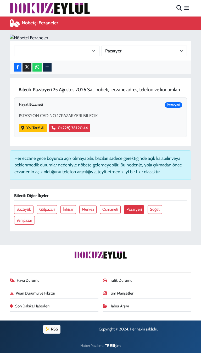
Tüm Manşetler (121, 293)
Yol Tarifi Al (35, 128)
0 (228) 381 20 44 (73, 128)
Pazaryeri (134, 209)
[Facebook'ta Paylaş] (17, 67)
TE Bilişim (113, 345)
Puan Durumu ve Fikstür (35, 293)
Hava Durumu (28, 280)
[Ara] (179, 8)
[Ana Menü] (186, 8)
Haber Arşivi (119, 306)
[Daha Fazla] (47, 67)
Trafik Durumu (120, 280)
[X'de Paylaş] (27, 67)
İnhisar (68, 209)
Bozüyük (23, 209)
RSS (54, 329)
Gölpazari (47, 209)
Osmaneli (110, 209)
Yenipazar (24, 220)
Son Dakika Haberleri (32, 306)
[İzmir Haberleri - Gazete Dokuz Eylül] (50, 8)
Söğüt (155, 209)
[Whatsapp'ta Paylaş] (37, 67)
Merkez (88, 209)
